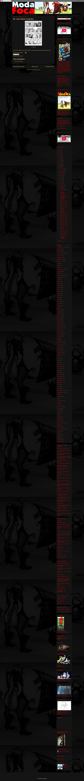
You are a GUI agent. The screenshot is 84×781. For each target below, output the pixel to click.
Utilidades (59, 435)
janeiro (61, 187)
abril (61, 182)
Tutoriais (59, 430)
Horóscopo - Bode (63, 220)
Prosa (58, 394)
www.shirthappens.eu (61, 128)
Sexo (58, 412)
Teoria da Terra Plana (61, 428)
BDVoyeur (59, 603)
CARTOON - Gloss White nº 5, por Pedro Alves (63, 469)
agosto (61, 175)
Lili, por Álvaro (60, 503)
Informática (59, 348)
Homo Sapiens (60, 344)
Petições (59, 380)
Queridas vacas (60, 400)
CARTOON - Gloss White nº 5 (63, 212)
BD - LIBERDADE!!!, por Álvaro (63, 463)
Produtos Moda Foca (61, 392)
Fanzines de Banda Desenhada (63, 611)
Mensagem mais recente (18, 66)
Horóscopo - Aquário (64, 206)
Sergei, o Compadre (61, 588)
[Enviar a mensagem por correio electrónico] (25, 52)
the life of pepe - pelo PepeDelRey (61, 591)
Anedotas (59, 249)
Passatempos (60, 378)
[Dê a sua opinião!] (15, 54)
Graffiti (58, 340)
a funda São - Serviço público (63, 563)
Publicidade (59, 396)
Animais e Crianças (61, 253)
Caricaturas (59, 271)
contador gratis (60, 758)
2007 (60, 240)
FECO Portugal (60, 325)
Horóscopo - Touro (63, 222)
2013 (60, 158)
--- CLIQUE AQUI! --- (61, 126)
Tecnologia (59, 426)
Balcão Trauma (60, 261)
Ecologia (59, 311)
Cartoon (59, 277)
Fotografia (59, 336)
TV (58, 432)
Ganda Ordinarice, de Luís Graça (63, 531)
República (59, 410)
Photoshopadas (60, 382)
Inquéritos (59, 350)
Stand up (59, 418)
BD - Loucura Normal (64, 231)
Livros (58, 358)
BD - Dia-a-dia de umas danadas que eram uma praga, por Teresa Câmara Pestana (63, 457)
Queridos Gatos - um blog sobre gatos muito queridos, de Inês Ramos (63, 534)
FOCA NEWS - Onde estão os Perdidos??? (64, 237)
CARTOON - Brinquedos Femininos (62, 193)
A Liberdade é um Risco (62, 247)
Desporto (59, 305)
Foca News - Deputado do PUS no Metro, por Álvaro (63, 506)
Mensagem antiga (50, 66)
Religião (59, 408)
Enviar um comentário (19, 61)
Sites (58, 414)
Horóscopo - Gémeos (64, 203)
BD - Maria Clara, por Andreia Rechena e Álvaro (63, 454)
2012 (60, 160)
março (61, 183)
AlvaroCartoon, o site (61, 557)
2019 (60, 148)
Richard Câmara (60, 586)
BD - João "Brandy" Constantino (63, 234)
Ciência (58, 283)
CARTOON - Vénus (63, 217)
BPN (58, 267)
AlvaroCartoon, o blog (61, 555)
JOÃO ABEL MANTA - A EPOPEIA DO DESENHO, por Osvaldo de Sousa (63, 484)
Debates (59, 299)
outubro (61, 171)
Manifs (58, 360)
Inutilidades (59, 354)
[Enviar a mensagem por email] (13, 54)
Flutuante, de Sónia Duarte (62, 576)
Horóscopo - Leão (63, 225)
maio (61, 180)
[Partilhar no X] (16, 54)
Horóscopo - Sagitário (62, 209)
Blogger (45, 778)
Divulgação (59, 309)
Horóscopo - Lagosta (64, 214)
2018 (60, 150)
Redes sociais (60, 406)
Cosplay (59, 293)
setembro (62, 173)
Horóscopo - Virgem (63, 215)
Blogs (58, 265)
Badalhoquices (60, 259)
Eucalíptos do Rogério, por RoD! (63, 524)
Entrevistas (59, 317)
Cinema (59, 285)
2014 (60, 157)
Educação (59, 313)
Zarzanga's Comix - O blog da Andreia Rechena (63, 541)
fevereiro (62, 185)
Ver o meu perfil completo (66, 767)
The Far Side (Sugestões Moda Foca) (63, 189)
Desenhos (59, 301)
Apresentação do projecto (62, 448)
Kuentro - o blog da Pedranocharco (61, 598)
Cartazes (59, 273)
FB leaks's (59, 323)
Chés (58, 279)
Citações (59, 287)
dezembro (62, 168)
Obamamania (60, 376)
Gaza (58, 338)
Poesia (58, 386)
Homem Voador (60, 342)
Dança (58, 297)
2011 (60, 162)
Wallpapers (59, 441)
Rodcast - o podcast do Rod (62, 551)
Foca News (59, 331)
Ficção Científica (60, 327)
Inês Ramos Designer (61, 522)
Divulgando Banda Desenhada (63, 609)
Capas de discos (60, 269)
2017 (60, 151)
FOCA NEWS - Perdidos (62, 508)
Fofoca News (60, 333)
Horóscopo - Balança (64, 219)
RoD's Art (59, 520)
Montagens (59, 368)
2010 (60, 163)
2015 (60, 155)
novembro (62, 170)
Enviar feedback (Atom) (35, 69)
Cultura (58, 295)
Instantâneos (60, 352)
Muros (58, 370)
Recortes (59, 404)
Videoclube (59, 439)
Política (58, 388)
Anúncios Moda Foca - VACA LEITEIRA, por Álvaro (63, 495)
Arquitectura (59, 257)
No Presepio (59, 374)
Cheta (58, 281)
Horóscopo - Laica (63, 205)
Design (58, 303)
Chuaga (59, 529)
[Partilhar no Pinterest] (18, 54)
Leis (58, 356)
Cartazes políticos (60, 275)
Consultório (59, 291)
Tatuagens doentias (61, 422)
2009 (60, 165)
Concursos (59, 289)
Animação (59, 251)
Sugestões (59, 420)
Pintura (58, 384)
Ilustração (59, 346)
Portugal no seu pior (61, 390)
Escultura (59, 319)
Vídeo (58, 437)
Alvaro (18, 52)
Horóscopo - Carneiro (62, 228)
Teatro (58, 424)
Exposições (59, 321)
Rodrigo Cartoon (60, 547)
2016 (60, 153)
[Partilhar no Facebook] (17, 54)
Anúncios (59, 255)
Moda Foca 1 (60, 364)
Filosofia (59, 329)
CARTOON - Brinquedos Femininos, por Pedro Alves (62, 466)
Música (58, 372)
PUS (58, 398)
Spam (58, 416)
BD (58, 263)
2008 (60, 167)
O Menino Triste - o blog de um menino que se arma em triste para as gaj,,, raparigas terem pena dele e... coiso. (63, 580)
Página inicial (35, 66)
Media (58, 362)
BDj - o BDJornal (60, 600)
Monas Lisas (59, 366)
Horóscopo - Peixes (63, 224)
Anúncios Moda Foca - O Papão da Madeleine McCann (64, 198)
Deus (58, 307)
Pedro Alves (59, 553)
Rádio (58, 402)
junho (61, 178)
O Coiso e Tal (60, 548)
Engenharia (59, 315)
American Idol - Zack (64, 230)
